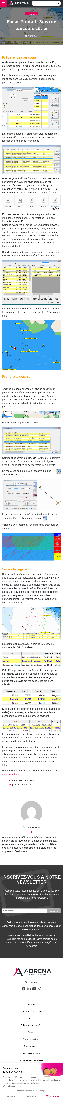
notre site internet (11, 774)
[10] (31, 547)
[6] (31, 414)
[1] (31, 108)
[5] (31, 345)
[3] (31, 202)
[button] (24, 988)
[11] (31, 623)
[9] (31, 494)
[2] (31, 159)
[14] (31, 697)
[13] (31, 659)
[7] (31, 440)
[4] (31, 282)
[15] (31, 726)
